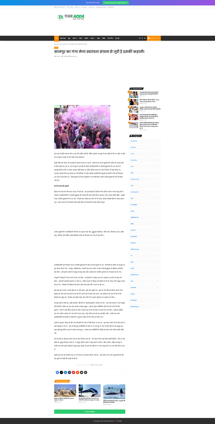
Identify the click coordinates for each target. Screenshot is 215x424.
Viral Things (70, 7)
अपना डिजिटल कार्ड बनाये (101, 7)
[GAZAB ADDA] (71, 17)
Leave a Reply (90, 411)
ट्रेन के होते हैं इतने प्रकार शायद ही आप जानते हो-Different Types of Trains (89, 399)
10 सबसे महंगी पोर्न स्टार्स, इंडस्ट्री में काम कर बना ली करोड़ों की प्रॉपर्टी (149, 93)
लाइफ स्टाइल (63, 38)
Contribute (84, 7)
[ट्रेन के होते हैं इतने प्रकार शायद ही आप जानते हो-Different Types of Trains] (90, 390)
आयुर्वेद (98, 38)
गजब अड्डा (119, 421)
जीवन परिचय (110, 38)
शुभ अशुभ (117, 38)
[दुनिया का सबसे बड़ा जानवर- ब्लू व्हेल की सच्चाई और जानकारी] (114, 391)
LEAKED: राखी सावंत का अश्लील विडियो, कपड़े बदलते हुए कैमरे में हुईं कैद (150, 108)
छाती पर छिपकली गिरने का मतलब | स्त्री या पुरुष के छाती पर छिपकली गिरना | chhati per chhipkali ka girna (149, 125)
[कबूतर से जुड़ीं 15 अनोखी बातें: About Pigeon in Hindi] (65, 390)
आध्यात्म (92, 38)
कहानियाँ (86, 38)
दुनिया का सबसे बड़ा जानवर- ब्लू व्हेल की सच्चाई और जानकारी (114, 401)
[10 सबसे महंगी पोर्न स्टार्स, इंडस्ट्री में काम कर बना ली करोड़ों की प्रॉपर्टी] (133, 94)
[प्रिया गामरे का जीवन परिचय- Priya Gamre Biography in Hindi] (133, 102)
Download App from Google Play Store (116, 2)
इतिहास (103, 38)
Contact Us (91, 7)
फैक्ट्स (80, 38)
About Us (77, 7)
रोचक (56, 38)
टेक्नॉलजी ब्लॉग (111, 7)
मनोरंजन (74, 38)
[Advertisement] (122, 22)
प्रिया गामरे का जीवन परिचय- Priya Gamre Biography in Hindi (149, 100)
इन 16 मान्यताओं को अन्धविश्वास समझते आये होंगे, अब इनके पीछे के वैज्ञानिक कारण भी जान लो (149, 116)
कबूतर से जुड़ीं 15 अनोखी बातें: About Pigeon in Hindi (64, 399)
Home (57, 44)
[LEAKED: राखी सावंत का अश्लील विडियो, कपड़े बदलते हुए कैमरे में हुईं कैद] (133, 109)
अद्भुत (69, 38)
